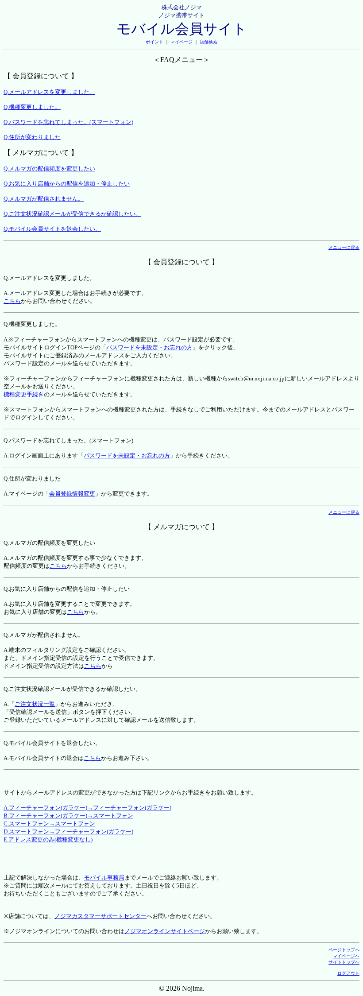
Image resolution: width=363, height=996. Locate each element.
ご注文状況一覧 (35, 704)
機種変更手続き (24, 394)
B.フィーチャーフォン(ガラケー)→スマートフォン (68, 815)
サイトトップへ (343, 962)
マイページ (182, 41)
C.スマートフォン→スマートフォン (49, 823)
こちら (12, 301)
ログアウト (348, 973)
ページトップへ (343, 949)
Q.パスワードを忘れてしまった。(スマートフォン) (68, 122)
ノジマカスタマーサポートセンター (100, 916)
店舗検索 (208, 41)
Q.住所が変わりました (32, 137)
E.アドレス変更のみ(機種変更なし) (48, 839)
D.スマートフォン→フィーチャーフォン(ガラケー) (68, 831)
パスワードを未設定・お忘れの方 (149, 347)
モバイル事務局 (104, 877)
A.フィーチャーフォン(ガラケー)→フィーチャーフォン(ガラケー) (87, 807)
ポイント (155, 41)
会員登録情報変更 (72, 493)
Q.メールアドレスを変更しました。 (49, 92)
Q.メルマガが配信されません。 (44, 198)
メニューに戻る (343, 247)
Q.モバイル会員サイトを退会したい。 (52, 228)
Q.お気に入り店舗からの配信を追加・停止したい (67, 183)
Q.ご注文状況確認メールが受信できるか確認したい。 (72, 213)
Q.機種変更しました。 (32, 107)
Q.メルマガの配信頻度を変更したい (49, 168)
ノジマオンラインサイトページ (164, 931)
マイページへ (346, 955)
